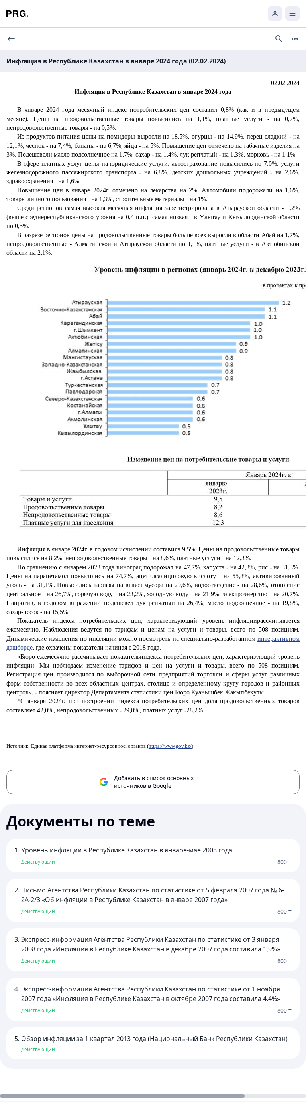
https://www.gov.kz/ (170, 746)
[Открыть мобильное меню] (292, 13)
